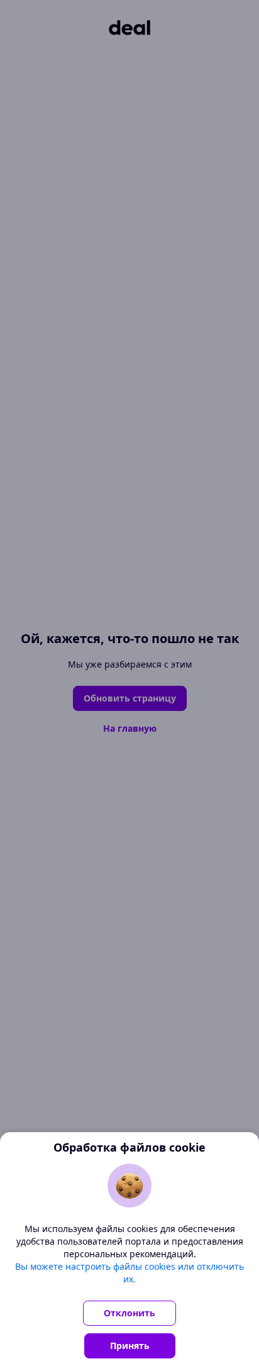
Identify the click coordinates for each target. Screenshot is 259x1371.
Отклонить (129, 1313)
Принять (130, 1346)
